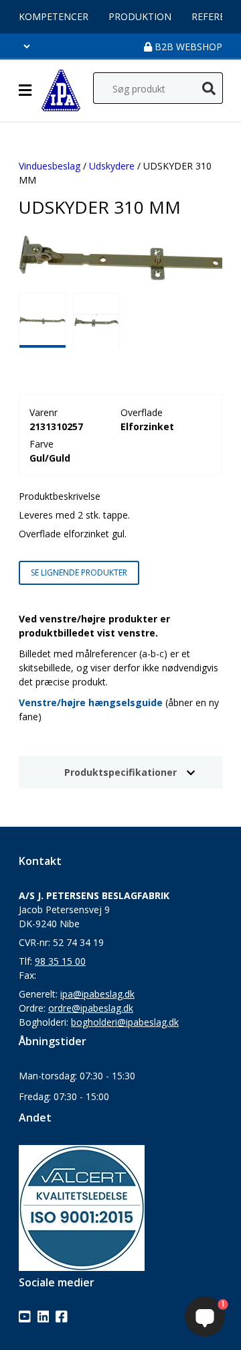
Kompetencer (53, 16)
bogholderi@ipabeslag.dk (125, 1022)
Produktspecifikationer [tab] (120, 772)
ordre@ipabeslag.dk (90, 1008)
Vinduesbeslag (49, 165)
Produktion (139, 16)
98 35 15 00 (60, 961)
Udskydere (112, 165)
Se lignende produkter (79, 572)
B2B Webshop (187, 46)
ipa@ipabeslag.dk (97, 994)
